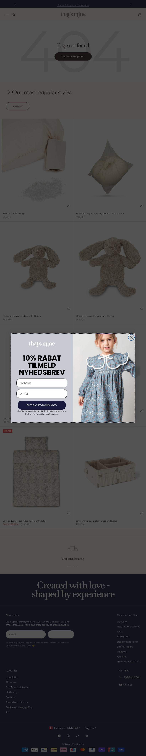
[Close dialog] (131, 337)
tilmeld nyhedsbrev (42, 405)
